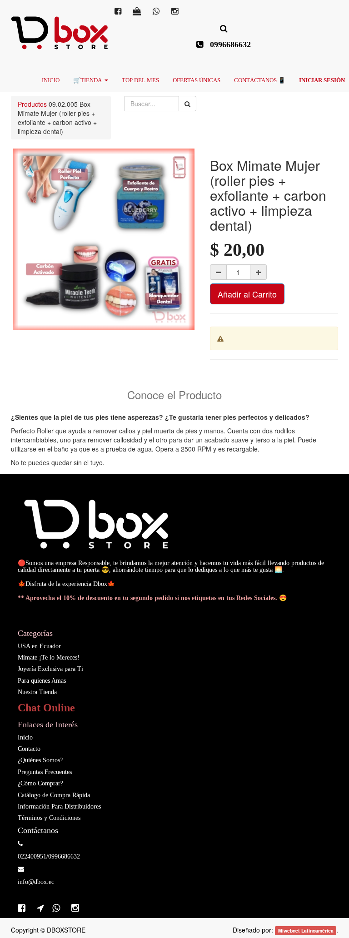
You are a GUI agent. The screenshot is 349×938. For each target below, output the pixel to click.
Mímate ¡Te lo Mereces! (49, 657)
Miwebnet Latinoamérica (306, 930)
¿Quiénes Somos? (40, 760)
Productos (32, 104)
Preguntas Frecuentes (45, 772)
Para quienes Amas (42, 680)
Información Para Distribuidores (59, 806)
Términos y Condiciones (49, 817)
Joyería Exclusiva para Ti (50, 668)
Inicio (25, 737)
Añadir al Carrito (247, 294)
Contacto (29, 748)
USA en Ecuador (39, 646)
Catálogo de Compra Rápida (54, 795)
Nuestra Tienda (37, 692)
